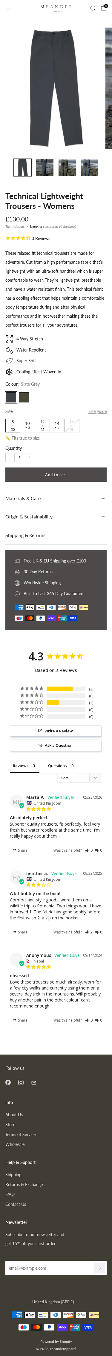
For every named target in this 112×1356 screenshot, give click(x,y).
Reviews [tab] (20, 765)
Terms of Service (20, 1134)
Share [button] (22, 850)
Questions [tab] (57, 765)
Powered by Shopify (56, 1341)
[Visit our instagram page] (20, 1082)
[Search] (93, 8)
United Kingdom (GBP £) (53, 1301)
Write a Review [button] (59, 731)
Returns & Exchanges (25, 1184)
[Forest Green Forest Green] (24, 397)
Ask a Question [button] (59, 745)
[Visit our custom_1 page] (33, 1082)
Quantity (13, 448)
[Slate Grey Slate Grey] (11, 397)
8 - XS (13, 425)
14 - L (57, 425)
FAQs (10, 1194)
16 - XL (71, 425)
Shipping (36, 226)
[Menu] (8, 8)
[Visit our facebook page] (7, 1082)
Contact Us (15, 1204)
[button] (88, 850)
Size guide (97, 411)
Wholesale (14, 1144)
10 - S (27, 425)
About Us (14, 1114)
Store (10, 1124)
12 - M (42, 425)
